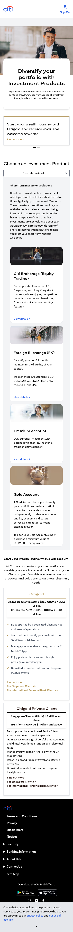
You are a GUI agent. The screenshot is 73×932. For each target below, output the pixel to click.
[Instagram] (30, 901)
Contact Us (14, 866)
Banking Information (21, 851)
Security (12, 844)
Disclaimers (15, 830)
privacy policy (34, 915)
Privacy (12, 823)
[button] (34, 147)
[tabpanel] (36, 363)
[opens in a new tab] (8, 9)
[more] (7, 22)
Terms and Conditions (22, 816)
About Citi (14, 859)
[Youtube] (36, 901)
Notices (12, 836)
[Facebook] (43, 901)
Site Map (13, 874)
